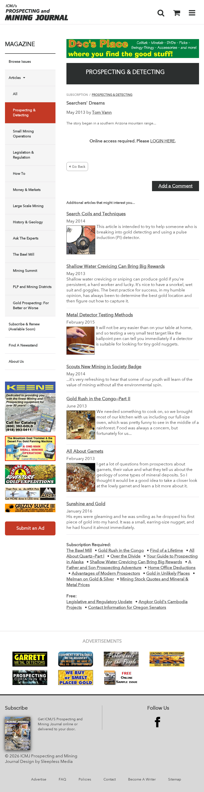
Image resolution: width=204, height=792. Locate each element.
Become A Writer (142, 779)
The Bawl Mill (23, 254)
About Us (16, 361)
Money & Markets (27, 190)
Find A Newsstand (23, 345)
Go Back (78, 167)
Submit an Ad (30, 528)
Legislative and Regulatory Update (99, 602)
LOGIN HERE (162, 141)
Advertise (38, 779)
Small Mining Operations (23, 134)
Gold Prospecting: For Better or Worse (31, 305)
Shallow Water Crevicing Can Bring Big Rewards (115, 266)
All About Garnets (84, 451)
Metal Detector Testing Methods (99, 315)
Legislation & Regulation (23, 155)
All (15, 94)
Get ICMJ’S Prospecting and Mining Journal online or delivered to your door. (60, 724)
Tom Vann (102, 113)
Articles (15, 78)
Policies (85, 779)
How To (19, 173)
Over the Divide (125, 556)
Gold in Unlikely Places (168, 573)
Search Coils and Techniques (96, 214)
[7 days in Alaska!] (30, 474)
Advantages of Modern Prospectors (106, 573)
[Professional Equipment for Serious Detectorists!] (132, 48)
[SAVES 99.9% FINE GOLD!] (30, 508)
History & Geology (28, 222)
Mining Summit (25, 271)
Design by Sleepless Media (46, 762)
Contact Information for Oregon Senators (127, 608)
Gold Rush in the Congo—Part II (98, 399)
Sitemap (174, 779)
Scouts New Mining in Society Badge (103, 367)
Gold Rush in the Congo (121, 551)
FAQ (62, 779)
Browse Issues (20, 61)
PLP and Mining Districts (32, 287)
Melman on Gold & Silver (90, 579)
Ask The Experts (25, 238)
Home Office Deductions (172, 568)
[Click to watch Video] (30, 448)
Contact (109, 779)
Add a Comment (175, 186)
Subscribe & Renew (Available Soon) (24, 327)
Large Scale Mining (28, 206)
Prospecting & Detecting (24, 113)
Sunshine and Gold (85, 504)
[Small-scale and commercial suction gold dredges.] (30, 407)
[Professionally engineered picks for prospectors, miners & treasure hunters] (30, 494)
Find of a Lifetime (166, 551)
